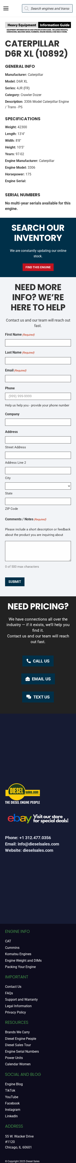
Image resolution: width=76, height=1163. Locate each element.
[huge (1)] (38, 820)
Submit (14, 582)
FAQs (9, 993)
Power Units (14, 1058)
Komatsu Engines (18, 954)
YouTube (11, 1097)
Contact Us (13, 987)
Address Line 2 (15, 463)
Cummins (12, 948)
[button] (6, 8)
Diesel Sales (32, 1161)
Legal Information (18, 1006)
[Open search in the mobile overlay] (47, 8)
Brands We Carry (17, 1032)
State (8, 493)
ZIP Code (11, 509)
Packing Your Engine (20, 967)
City (8, 478)
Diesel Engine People (20, 1039)
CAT (8, 941)
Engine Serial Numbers (22, 1052)
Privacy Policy (15, 1012)
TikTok (10, 1090)
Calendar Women (18, 1064)
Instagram (12, 1110)
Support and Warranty (21, 999)
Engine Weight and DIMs (23, 961)
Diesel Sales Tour (18, 1045)
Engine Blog (14, 1084)
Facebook (12, 1103)
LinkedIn (11, 1116)
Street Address (15, 447)
